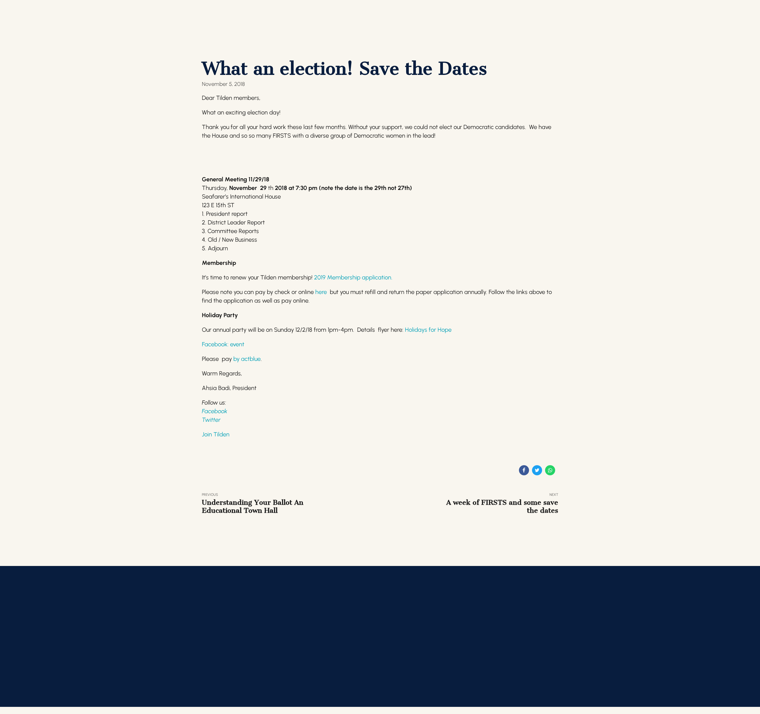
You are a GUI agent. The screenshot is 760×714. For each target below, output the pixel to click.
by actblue (246, 358)
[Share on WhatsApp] (550, 470)
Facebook (214, 411)
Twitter (211, 419)
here (321, 291)
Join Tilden (215, 434)
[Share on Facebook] (524, 470)
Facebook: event (223, 344)
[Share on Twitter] (537, 470)
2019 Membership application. (355, 277)
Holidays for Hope (428, 329)
